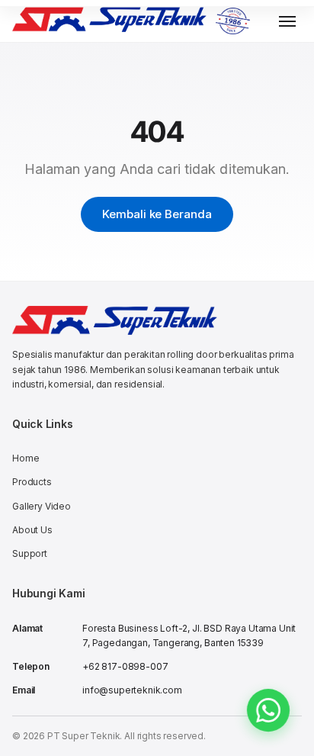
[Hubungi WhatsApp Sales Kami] (268, 710)
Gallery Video (41, 506)
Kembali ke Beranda (156, 214)
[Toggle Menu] (287, 21)
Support (29, 553)
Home (25, 458)
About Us (32, 530)
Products (32, 481)
